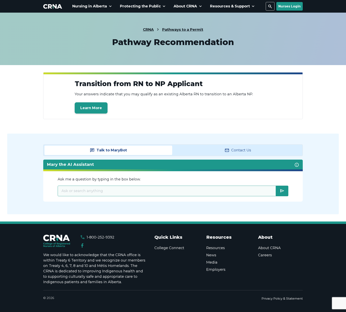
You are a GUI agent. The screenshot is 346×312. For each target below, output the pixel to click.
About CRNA (269, 248)
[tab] (108, 150)
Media (211, 262)
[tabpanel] (173, 180)
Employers (215, 269)
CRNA (148, 29)
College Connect (169, 248)
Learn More (91, 108)
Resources (215, 248)
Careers (265, 255)
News (211, 255)
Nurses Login (289, 6)
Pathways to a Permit (182, 29)
